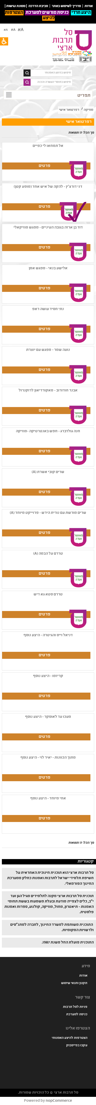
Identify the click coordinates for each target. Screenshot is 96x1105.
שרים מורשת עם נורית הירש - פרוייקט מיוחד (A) (48, 513)
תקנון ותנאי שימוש (74, 983)
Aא (6, 30)
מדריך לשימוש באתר (66, 6)
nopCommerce (59, 1101)
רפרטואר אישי (69, 110)
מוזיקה (88, 110)
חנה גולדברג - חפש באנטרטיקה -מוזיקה (48, 431)
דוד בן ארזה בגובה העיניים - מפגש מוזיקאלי (48, 227)
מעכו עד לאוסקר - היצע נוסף (48, 717)
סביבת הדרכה (38, 6)
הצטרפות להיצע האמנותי (69, 1038)
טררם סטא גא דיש (48, 594)
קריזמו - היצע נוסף (48, 676)
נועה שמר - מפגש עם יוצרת (48, 350)
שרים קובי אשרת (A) (48, 472)
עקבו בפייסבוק (76, 1045)
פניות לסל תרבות (75, 1007)
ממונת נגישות (15, 6)
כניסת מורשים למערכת (47, 12)
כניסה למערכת (76, 1014)
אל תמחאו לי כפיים (48, 146)
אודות (83, 976)
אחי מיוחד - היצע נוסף (48, 798)
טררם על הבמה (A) (48, 554)
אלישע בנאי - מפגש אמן (48, 268)
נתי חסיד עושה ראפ (48, 309)
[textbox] (51, 72)
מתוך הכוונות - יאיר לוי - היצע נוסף (48, 758)
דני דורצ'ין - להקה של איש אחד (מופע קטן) (48, 187)
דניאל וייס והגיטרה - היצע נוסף (48, 635)
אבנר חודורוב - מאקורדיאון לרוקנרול (48, 390)
